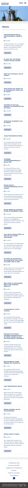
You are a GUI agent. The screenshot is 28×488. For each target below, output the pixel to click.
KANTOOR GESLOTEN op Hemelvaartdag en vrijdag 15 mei (13, 36)
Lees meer (7, 52)
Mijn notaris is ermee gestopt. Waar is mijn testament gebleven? (13, 284)
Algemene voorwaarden (14, 472)
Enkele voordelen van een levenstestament (12, 410)
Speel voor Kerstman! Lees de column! (13, 74)
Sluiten (20, 485)
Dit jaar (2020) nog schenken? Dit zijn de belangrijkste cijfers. (14, 210)
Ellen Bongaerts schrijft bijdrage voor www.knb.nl (12, 362)
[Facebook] (14, 478)
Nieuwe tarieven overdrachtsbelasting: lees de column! (13, 186)
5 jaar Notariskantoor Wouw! (13, 386)
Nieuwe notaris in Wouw (11, 434)
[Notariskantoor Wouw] (5, 3)
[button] (23, 3)
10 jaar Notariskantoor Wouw (13, 136)
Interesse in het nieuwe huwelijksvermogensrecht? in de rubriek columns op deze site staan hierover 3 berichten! (14, 336)
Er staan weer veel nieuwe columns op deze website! (12, 59)
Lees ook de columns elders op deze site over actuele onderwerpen (14, 236)
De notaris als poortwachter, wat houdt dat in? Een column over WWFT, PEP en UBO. (13, 260)
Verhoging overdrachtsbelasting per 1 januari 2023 (12, 160)
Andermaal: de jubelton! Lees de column (13, 121)
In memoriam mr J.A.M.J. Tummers (12, 310)
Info (25, 485)
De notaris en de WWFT (14, 465)
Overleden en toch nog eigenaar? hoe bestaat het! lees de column (14, 106)
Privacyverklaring (14, 475)
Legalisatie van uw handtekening (14, 467)
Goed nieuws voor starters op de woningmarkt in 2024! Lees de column (13, 90)
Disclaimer (14, 470)
